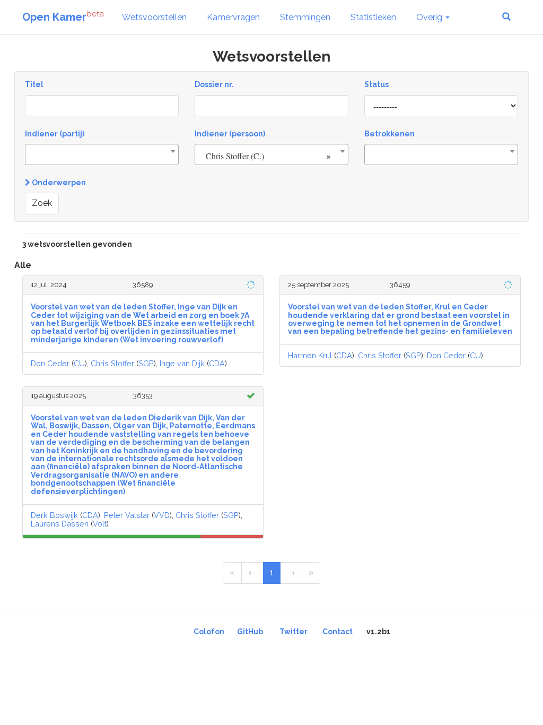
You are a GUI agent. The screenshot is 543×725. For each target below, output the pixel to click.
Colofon (209, 631)
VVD (162, 515)
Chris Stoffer (112, 363)
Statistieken (373, 17)
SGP (146, 363)
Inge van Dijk (182, 363)
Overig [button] (430, 17)
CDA (217, 363)
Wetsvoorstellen (154, 17)
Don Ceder (50, 363)
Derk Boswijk (54, 515)
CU (79, 363)
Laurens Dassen (60, 523)
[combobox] (102, 154)
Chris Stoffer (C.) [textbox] (268, 156)
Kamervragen (233, 17)
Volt (100, 523)
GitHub (250, 631)
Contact (337, 631)
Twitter (293, 631)
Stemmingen (305, 17)
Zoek (42, 203)
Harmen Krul (310, 355)
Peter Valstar (127, 515)
